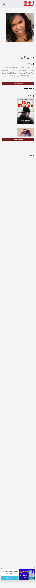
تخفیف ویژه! (9, 578)
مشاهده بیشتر (18, 83)
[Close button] (35, 568)
